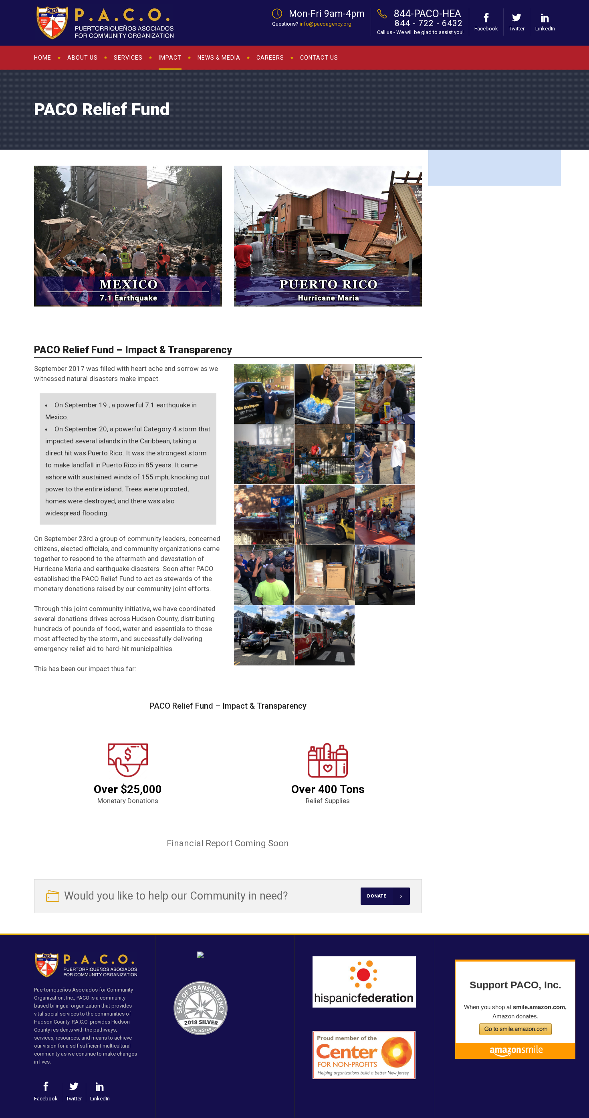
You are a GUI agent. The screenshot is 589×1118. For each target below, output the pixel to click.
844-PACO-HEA (427, 14)
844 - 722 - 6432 (429, 23)
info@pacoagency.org (325, 24)
